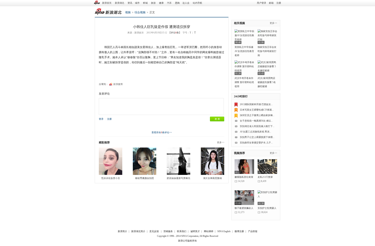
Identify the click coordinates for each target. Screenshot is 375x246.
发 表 (217, 119)
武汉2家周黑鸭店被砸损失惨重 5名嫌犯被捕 (267, 82)
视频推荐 (239, 153)
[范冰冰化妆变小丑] (110, 161)
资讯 (130, 3)
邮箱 (271, 3)
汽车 (169, 3)
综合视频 (140, 12)
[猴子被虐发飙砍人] (244, 197)
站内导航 (197, 3)
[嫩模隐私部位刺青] (244, 166)
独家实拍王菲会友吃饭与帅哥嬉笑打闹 (267, 51)
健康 (161, 3)
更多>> (220, 142)
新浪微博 (118, 84)
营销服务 (168, 231)
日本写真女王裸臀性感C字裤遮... (257, 109)
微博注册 (239, 231)
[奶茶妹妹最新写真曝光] (178, 161)
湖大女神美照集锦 (212, 178)
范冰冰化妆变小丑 (110, 178)
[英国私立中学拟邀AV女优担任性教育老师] (244, 36)
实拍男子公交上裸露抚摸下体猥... (257, 137)
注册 (278, 3)
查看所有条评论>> (162, 132)
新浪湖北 (119, 3)
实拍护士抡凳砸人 (267, 208)
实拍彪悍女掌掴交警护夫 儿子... (256, 142)
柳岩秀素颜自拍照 (144, 178)
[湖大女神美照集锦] (212, 161)
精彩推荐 (104, 142)
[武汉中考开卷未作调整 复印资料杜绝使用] (244, 67)
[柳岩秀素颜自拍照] (144, 161)
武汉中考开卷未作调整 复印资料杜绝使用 (244, 82)
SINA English (223, 231)
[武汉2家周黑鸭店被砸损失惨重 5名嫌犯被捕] (267, 67)
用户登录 (261, 3)
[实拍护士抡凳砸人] (267, 197)
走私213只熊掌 (265, 177)
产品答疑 (252, 231)
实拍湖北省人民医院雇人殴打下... (257, 126)
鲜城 (145, 3)
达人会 (185, 3)
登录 (101, 119)
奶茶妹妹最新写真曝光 (178, 178)
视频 (128, 12)
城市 (137, 3)
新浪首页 (107, 3)
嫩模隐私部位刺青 (244, 177)
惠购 (177, 3)
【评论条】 (174, 32)
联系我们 (181, 231)
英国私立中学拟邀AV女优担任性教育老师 (244, 51)
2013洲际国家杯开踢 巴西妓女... (256, 104)
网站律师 (208, 231)
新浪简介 (122, 231)
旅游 (153, 3)
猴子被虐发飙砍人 (244, 208)
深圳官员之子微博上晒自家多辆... (257, 115)
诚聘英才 (195, 231)
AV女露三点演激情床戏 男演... (255, 131)
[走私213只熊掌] (267, 166)
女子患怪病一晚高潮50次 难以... (256, 120)
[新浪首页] (97, 2)
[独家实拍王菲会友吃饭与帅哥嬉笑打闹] (267, 36)
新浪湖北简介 (138, 231)
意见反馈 (154, 231)
